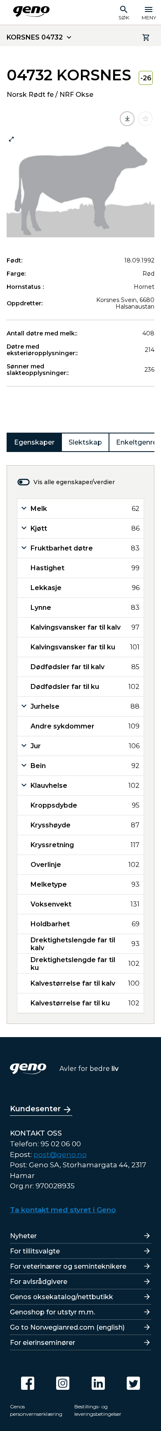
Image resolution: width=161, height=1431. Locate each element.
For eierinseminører (42, 1343)
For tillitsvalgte (35, 1251)
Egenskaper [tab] (34, 442)
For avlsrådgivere (38, 1282)
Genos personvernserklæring (36, 1410)
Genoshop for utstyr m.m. (52, 1312)
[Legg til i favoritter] (145, 118)
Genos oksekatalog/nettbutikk (61, 1297)
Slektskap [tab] (85, 442)
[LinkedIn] (98, 1383)
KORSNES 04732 (35, 37)
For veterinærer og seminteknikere (68, 1266)
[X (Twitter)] (133, 1383)
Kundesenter (35, 1108)
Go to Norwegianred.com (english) (67, 1327)
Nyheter (23, 1236)
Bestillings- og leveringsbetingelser (97, 1410)
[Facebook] (27, 1383)
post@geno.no (60, 1154)
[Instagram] (62, 1383)
